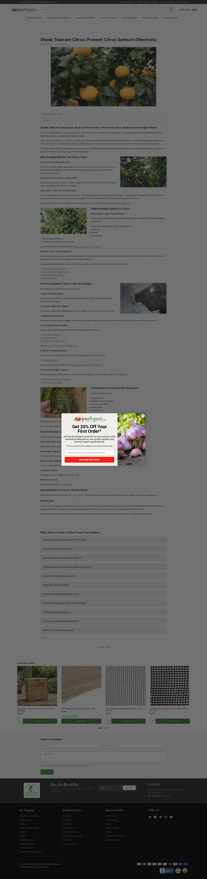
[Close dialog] (143, 416)
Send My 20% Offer (89, 459)
